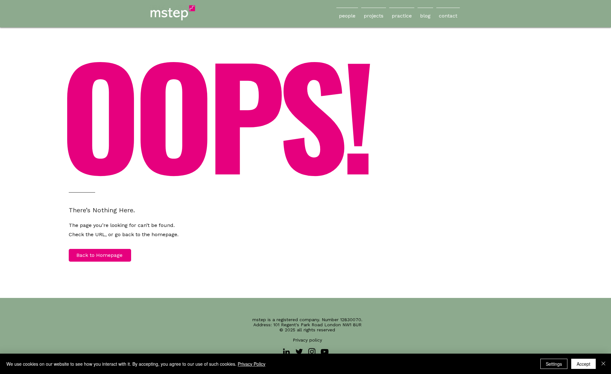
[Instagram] (312, 351)
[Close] (603, 364)
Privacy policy (307, 339)
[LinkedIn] (286, 351)
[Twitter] (299, 351)
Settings (554, 364)
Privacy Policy (251, 364)
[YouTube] (324, 351)
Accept (583, 364)
